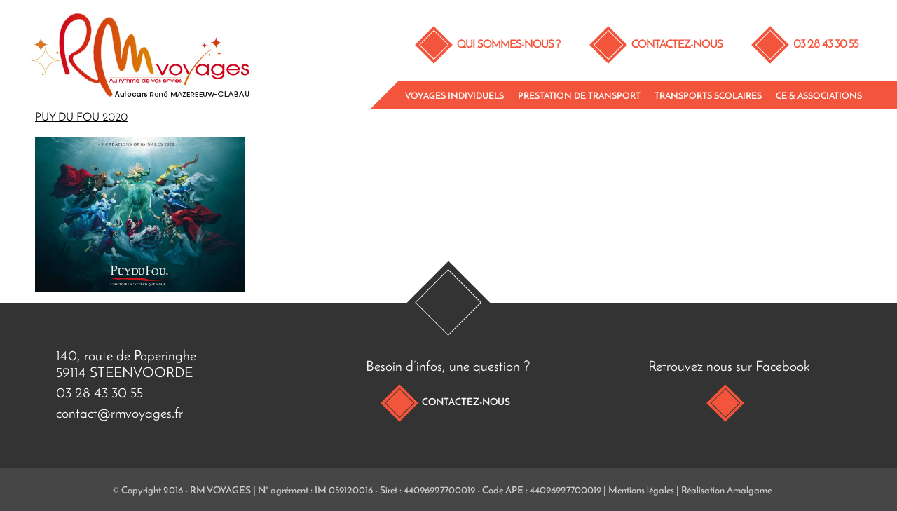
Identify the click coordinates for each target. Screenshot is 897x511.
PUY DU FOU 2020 (81, 117)
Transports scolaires (708, 96)
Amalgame (749, 491)
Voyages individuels (454, 96)
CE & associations (819, 96)
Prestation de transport (579, 96)
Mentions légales (641, 491)
